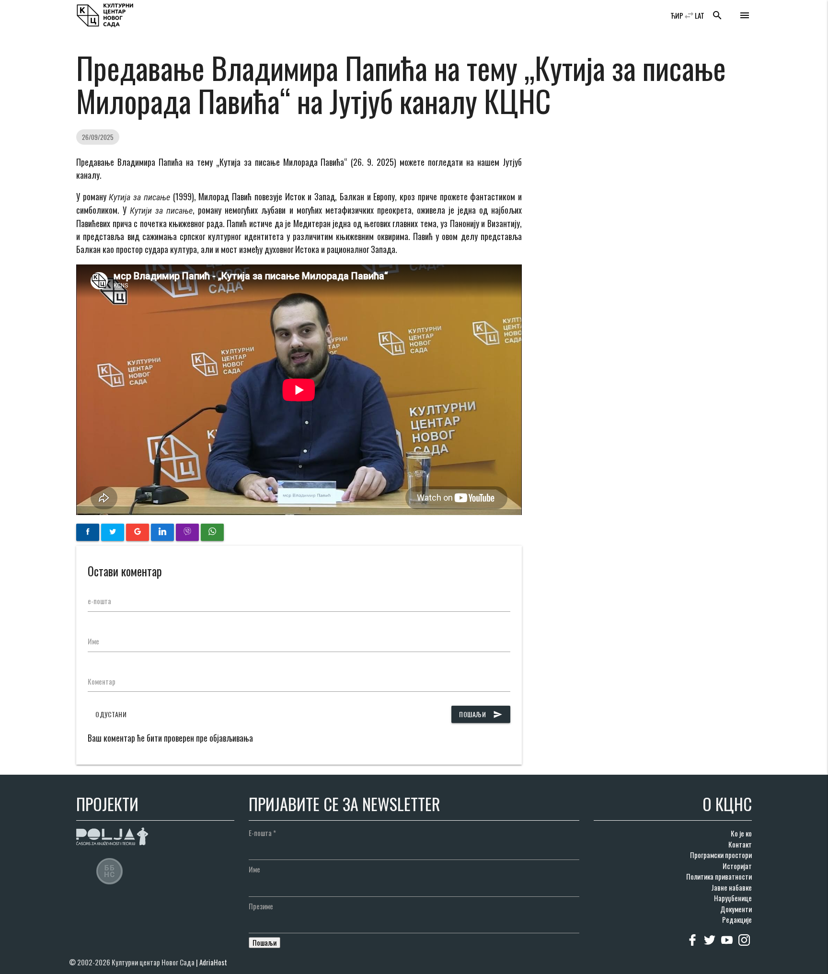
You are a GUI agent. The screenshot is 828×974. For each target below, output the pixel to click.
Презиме (261, 906)
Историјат (737, 865)
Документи (736, 909)
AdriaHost (213, 962)
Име (93, 641)
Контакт (740, 844)
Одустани (110, 714)
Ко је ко (741, 833)
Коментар (101, 681)
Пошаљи (481, 714)
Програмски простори (721, 854)
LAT (699, 15)
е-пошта (99, 601)
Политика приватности (719, 876)
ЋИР (676, 15)
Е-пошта (262, 832)
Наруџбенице (733, 898)
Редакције (737, 919)
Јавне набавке (731, 887)
